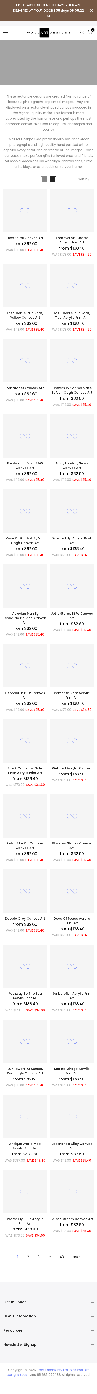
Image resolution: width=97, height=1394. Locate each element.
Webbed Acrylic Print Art (72, 768)
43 (62, 1257)
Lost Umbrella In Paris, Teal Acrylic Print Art (72, 315)
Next (76, 1257)
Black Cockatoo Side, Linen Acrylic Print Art (25, 770)
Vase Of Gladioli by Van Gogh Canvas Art (25, 540)
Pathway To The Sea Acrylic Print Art (25, 995)
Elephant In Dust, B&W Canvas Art (25, 465)
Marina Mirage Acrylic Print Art (72, 1071)
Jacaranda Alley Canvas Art (71, 1146)
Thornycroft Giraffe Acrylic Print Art (72, 240)
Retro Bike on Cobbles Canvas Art (25, 845)
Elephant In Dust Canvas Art (25, 695)
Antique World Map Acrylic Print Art (25, 1146)
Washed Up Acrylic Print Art (71, 540)
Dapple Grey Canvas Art (25, 918)
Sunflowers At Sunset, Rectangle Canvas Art (25, 1071)
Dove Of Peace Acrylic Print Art (72, 920)
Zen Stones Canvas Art (25, 388)
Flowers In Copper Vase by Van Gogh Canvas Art (71, 390)
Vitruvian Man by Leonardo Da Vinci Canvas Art (25, 618)
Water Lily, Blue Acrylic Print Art (25, 1221)
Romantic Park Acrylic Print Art (72, 695)
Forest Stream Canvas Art (72, 1219)
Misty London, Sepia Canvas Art (72, 465)
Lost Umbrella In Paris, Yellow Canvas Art (25, 315)
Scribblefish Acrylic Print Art (72, 995)
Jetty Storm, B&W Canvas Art (72, 615)
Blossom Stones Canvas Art (72, 845)
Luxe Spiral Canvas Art (25, 238)
